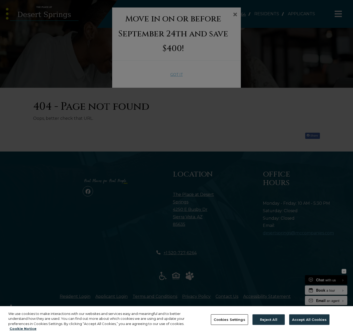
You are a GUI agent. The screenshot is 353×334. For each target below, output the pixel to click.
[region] (176, 320)
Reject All (268, 319)
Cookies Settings (229, 319)
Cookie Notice (23, 329)
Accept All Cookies (309, 319)
